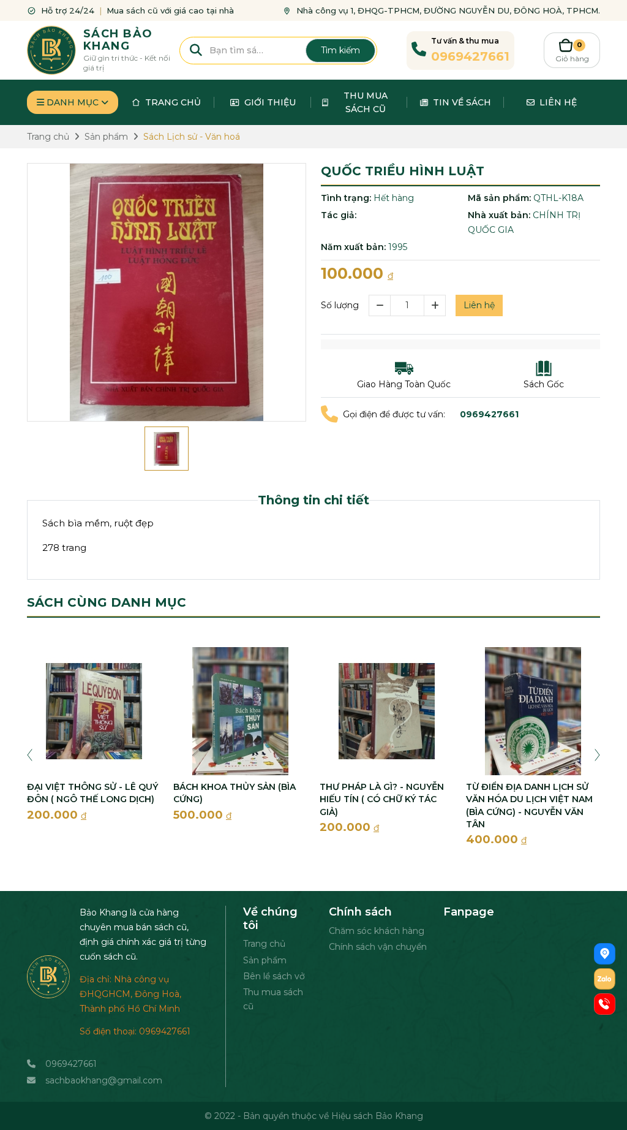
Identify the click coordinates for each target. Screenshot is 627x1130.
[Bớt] (379, 305)
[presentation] (29, 754)
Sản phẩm (265, 960)
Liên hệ (479, 305)
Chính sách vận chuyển (378, 946)
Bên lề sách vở (274, 976)
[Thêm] (435, 305)
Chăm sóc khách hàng (376, 930)
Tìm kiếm (340, 50)
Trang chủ (264, 943)
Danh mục (73, 102)
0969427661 (71, 1063)
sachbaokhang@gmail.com (103, 1080)
